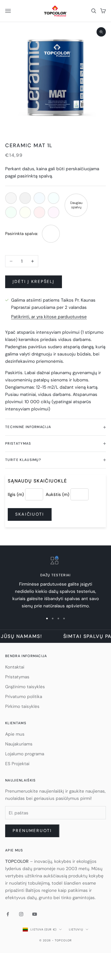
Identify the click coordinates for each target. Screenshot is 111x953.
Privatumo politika (23, 696)
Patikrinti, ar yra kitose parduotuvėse (49, 316)
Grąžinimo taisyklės (25, 686)
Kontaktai (14, 667)
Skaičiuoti (29, 514)
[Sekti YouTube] (34, 914)
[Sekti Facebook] (7, 914)
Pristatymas (17, 677)
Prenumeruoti (32, 830)
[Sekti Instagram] (21, 914)
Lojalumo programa (24, 754)
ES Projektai (17, 763)
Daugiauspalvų (76, 205)
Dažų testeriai (55, 575)
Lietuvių (76, 929)
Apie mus (15, 734)
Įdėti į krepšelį (33, 281)
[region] (55, 582)
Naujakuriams (19, 744)
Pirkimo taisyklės (22, 706)
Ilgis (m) (16, 494)
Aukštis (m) (57, 494)
